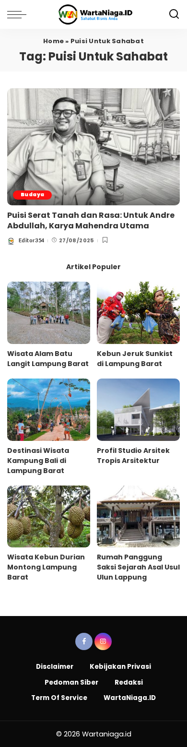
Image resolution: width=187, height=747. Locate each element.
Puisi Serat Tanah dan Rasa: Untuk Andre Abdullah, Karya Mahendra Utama (91, 220)
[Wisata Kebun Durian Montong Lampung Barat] (48, 517)
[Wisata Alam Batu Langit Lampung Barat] (48, 313)
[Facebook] (84, 641)
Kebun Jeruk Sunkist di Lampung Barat (135, 358)
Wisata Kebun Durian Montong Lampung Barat (46, 567)
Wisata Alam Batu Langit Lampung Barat (48, 358)
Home (53, 41)
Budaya (32, 194)
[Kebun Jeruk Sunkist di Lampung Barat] (138, 313)
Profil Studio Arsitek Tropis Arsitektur (133, 455)
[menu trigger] (19, 14)
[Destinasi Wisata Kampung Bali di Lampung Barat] (48, 410)
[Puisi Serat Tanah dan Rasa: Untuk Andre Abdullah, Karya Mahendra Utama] (93, 146)
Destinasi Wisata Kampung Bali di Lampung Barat (38, 460)
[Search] (174, 14)
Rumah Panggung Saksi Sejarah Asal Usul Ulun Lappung (138, 567)
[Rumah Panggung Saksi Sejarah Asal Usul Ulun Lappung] (138, 517)
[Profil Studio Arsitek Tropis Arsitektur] (138, 410)
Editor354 (31, 240)
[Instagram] (103, 641)
